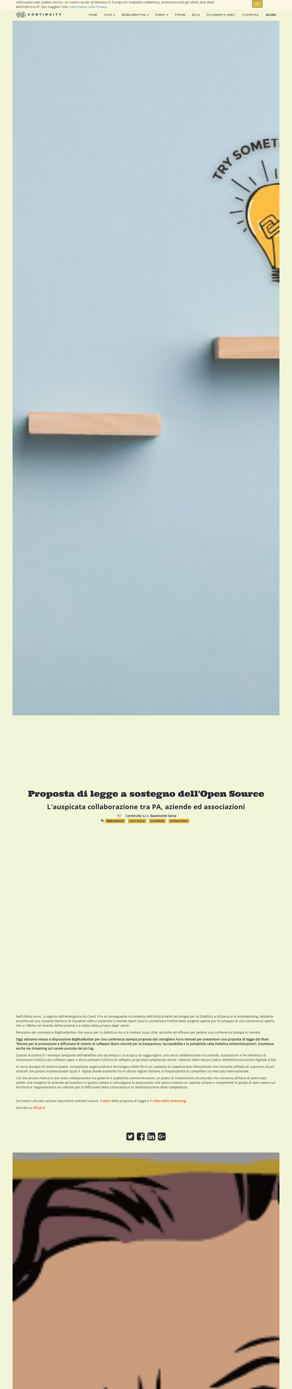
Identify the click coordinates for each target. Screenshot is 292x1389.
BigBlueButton (115, 820)
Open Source (137, 820)
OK (257, 4)
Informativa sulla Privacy (88, 7)
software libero (179, 820)
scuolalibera (157, 820)
